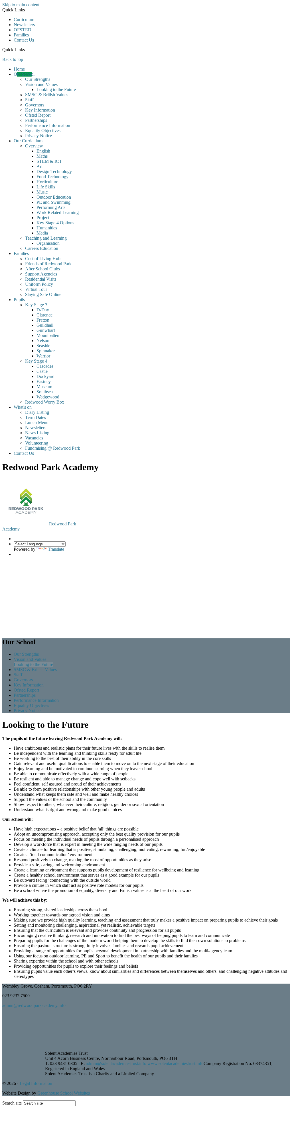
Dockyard (45, 376)
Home (19, 69)
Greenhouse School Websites (63, 1093)
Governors (34, 104)
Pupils (19, 299)
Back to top (12, 59)
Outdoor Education (53, 197)
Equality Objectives (42, 130)
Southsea (44, 391)
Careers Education (41, 248)
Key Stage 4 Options (55, 222)
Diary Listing (37, 412)
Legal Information (36, 1083)
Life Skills (45, 186)
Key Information (40, 110)
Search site (12, 1103)
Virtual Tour (36, 289)
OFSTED (22, 29)
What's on (23, 407)
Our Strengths (37, 79)
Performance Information (47, 125)
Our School (24, 74)
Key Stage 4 (36, 361)
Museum (44, 386)
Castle (42, 371)
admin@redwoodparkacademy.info (34, 1005)
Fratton (42, 320)
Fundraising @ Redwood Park (52, 448)
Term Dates (35, 417)
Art (39, 166)
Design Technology (54, 171)
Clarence (44, 314)
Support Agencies (41, 274)
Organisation (48, 243)
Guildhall (44, 325)
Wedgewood (47, 396)
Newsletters (24, 24)
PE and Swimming (53, 202)
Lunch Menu (36, 422)
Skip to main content (20, 4)
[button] (27, 49)
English (43, 151)
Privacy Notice (38, 135)
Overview (34, 145)
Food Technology (52, 176)
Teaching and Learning (46, 238)
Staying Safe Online (43, 294)
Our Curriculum (28, 140)
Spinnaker (45, 350)
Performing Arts (50, 207)
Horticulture (47, 181)
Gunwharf (45, 330)
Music (42, 192)
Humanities (46, 227)
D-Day (42, 309)
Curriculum (24, 19)
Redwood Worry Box (44, 402)
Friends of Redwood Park (48, 263)
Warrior (43, 355)
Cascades (44, 366)
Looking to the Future (56, 89)
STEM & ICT (49, 161)
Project (42, 217)
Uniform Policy (39, 284)
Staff (29, 99)
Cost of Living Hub (42, 258)
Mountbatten (47, 335)
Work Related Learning (57, 212)
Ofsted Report (37, 115)
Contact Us (24, 40)
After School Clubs (42, 268)
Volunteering (36, 443)
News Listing (37, 432)
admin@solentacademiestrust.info (116, 1063)
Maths (42, 156)
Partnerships (36, 120)
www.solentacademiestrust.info (175, 1063)
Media (42, 233)
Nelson (42, 340)
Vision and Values (41, 84)
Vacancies (34, 437)
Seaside (43, 345)
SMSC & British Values (46, 94)
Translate (56, 549)
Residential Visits (40, 279)
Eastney (43, 381)
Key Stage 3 (36, 304)
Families (21, 34)
